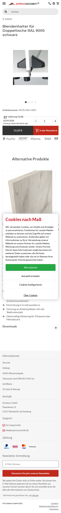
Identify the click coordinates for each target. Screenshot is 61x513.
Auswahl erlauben (30, 276)
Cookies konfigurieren (30, 284)
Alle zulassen (30, 267)
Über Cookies (31, 295)
